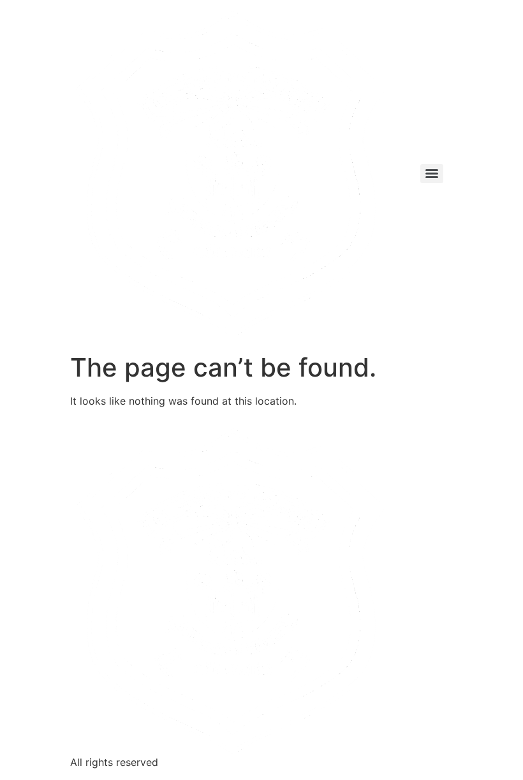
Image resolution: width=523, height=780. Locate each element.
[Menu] (431, 173)
